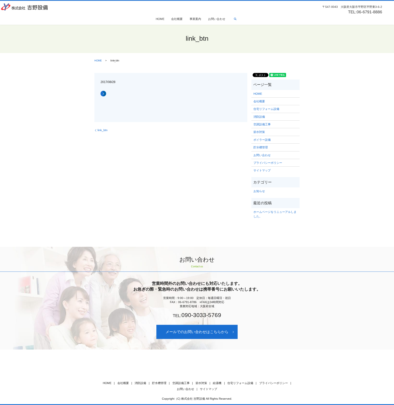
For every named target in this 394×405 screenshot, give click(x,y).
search (235, 19)
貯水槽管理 (260, 147)
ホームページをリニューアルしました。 (275, 214)
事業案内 (195, 19)
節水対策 (259, 132)
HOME (160, 19)
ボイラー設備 (262, 139)
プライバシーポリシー (267, 162)
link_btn (102, 130)
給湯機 (217, 383)
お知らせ (259, 191)
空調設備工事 (262, 124)
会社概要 (177, 19)
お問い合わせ (216, 19)
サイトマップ (262, 170)
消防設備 (259, 116)
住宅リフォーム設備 (266, 109)
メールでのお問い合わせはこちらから (197, 332)
